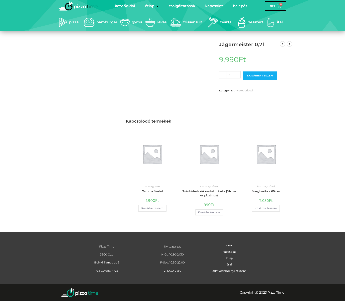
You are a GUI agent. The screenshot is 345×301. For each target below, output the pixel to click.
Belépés (240, 6)
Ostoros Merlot (152, 191)
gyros (137, 22)
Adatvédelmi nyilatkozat (229, 271)
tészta (226, 22)
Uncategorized (243, 90)
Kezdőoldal (125, 6)
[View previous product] (282, 44)
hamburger (106, 22)
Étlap (149, 6)
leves (162, 22)
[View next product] (289, 44)
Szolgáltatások (182, 6)
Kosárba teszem (260, 75)
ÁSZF (229, 264)
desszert (255, 22)
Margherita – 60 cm (266, 191)
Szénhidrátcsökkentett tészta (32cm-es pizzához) (209, 193)
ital (280, 22)
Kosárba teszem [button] (152, 208)
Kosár (229, 245)
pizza (74, 22)
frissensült (192, 22)
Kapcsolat (214, 6)
